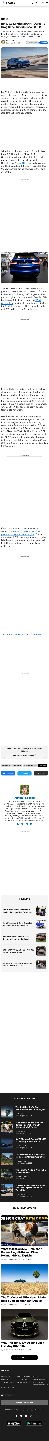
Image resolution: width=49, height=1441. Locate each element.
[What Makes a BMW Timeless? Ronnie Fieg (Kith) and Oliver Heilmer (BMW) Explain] (7, 1122)
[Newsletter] (37, 3)
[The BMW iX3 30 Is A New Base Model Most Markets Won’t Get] (7, 1154)
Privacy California (7, 1387)
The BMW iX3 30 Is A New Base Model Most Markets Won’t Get (30, 1155)
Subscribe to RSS (7, 1382)
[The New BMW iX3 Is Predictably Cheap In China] (7, 1170)
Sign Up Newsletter (39, 1379)
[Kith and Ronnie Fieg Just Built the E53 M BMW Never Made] (41, 961)
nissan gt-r (17, 765)
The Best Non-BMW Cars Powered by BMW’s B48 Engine (30, 1108)
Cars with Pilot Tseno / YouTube (25, 634)
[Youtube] (26, 1416)
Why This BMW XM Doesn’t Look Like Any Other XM (22, 1344)
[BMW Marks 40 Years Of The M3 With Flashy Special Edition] (7, 1139)
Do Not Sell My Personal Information (40, 1383)
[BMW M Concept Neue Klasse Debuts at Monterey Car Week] (41, 934)
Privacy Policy (22, 1382)
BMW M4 (4, 19)
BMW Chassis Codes (24, 1376)
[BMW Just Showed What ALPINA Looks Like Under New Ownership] (41, 907)
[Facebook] (18, 824)
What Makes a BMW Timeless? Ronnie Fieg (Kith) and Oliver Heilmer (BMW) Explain (29, 1124)
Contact (35, 1376)
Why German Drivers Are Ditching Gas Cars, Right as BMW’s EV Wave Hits (31, 1187)
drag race (6, 765)
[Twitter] (22, 824)
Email (42, 773)
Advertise (4, 1379)
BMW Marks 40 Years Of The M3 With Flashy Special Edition (30, 1140)
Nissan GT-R (21, 163)
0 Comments (43, 42)
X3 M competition (30, 765)
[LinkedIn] (30, 824)
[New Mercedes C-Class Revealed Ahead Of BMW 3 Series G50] (41, 921)
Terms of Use (22, 1379)
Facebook (9, 773)
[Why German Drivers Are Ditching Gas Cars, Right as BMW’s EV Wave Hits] (7, 1185)
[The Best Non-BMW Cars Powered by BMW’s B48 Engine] (7, 1107)
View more (23, 1358)
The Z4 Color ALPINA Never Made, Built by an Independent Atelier (23, 1299)
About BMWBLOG (7, 1376)
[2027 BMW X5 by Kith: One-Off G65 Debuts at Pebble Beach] (41, 947)
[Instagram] (26, 824)
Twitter (25, 773)
